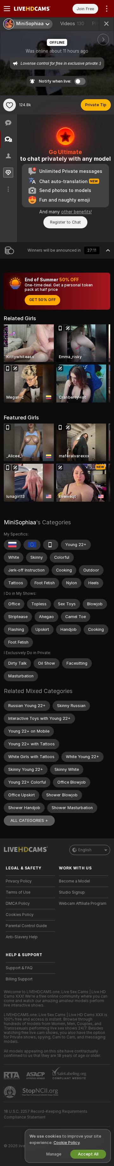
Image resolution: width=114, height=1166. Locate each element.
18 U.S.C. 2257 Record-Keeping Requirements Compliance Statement (45, 1114)
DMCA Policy (18, 903)
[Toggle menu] (7, 8)
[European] (32, 545)
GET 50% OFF (42, 300)
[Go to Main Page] (35, 8)
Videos (72, 23)
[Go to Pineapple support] (10, 1092)
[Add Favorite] (9, 105)
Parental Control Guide (26, 926)
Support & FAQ (19, 968)
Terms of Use (18, 892)
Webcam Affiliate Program (82, 903)
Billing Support (19, 979)
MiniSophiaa (20, 522)
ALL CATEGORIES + (29, 820)
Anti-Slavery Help (22, 937)
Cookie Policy (66, 1142)
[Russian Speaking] (12, 545)
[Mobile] (50, 545)
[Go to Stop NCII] (41, 1092)
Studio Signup (72, 892)
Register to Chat (65, 222)
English (85, 850)
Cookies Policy (20, 914)
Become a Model (74, 881)
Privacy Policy (19, 881)
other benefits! (76, 211)
